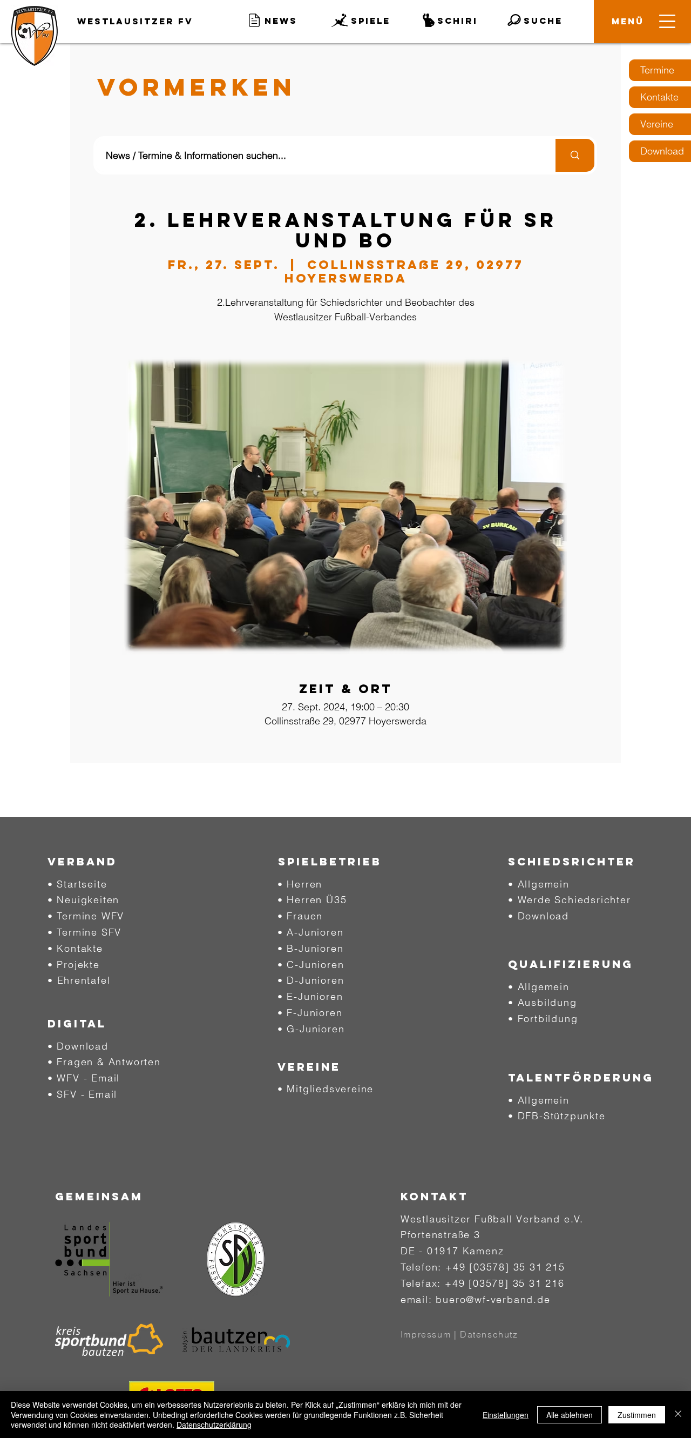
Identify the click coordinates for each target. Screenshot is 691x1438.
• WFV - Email (84, 1078)
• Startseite (77, 884)
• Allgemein (539, 884)
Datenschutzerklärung (214, 1424)
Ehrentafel (84, 980)
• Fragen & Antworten (104, 1062)
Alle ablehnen (569, 1414)
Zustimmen (637, 1414)
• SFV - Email (82, 1094)
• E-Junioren (310, 996)
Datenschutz (489, 1334)
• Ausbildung (542, 1002)
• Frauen (300, 916)
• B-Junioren (310, 948)
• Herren (299, 884)
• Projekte (74, 964)
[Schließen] (678, 1414)
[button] (628, 21)
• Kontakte (75, 948)
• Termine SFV (84, 932)
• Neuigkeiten (83, 899)
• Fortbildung (543, 1018)
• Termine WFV (86, 916)
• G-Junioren (311, 1029)
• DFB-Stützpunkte (557, 1116)
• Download (78, 1046)
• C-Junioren (310, 964)
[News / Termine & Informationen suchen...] (573, 155)
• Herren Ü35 (312, 899)
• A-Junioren (310, 932)
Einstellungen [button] (506, 1414)
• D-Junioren (310, 980)
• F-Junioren (310, 1012)
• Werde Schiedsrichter (569, 899)
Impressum (426, 1334)
